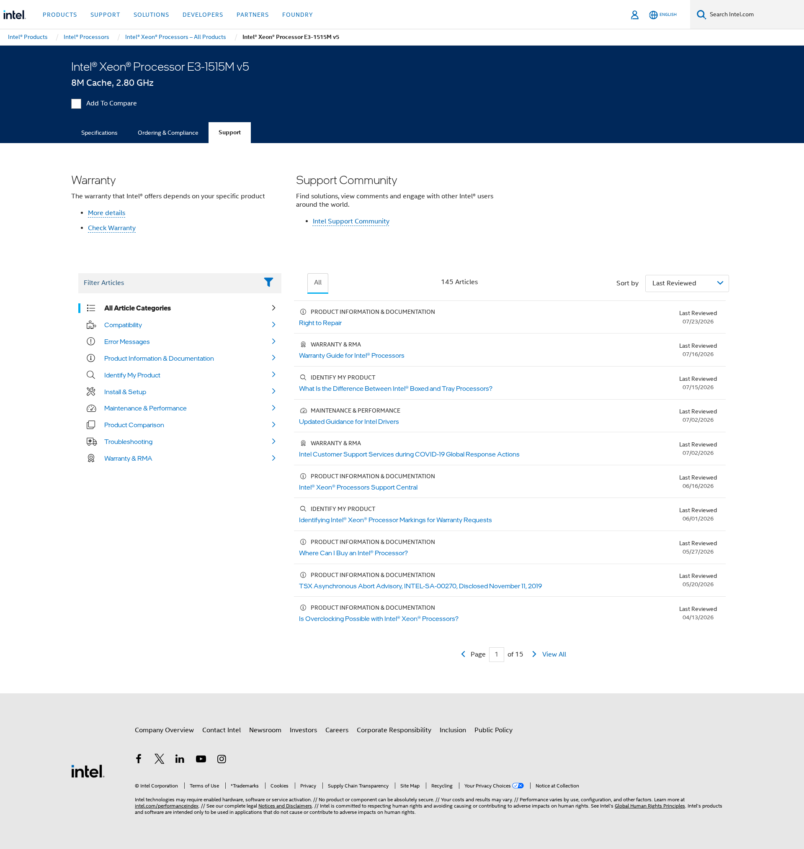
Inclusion (453, 730)
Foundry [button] (297, 14)
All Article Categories (137, 308)
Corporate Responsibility (394, 730)
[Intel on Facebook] (138, 760)
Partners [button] (253, 14)
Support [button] (105, 14)
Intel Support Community (351, 221)
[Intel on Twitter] (159, 760)
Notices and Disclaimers (285, 806)
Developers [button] (203, 14)
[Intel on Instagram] (221, 760)
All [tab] (318, 282)
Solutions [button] (151, 14)
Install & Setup (125, 391)
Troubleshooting (128, 441)
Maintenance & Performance (145, 408)
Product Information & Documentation (159, 358)
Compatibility (123, 325)
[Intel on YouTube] (201, 760)
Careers (336, 730)
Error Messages (127, 341)
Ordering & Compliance (168, 132)
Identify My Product (132, 375)
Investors (303, 730)
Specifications (99, 132)
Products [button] (60, 14)
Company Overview (164, 730)
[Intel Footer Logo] (88, 771)
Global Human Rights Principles (650, 806)
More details (106, 213)
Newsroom (265, 730)
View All (554, 654)
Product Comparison (134, 425)
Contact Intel (221, 730)
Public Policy (493, 730)
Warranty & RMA (128, 458)
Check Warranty (112, 228)
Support (230, 132)
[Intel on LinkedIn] (180, 760)
